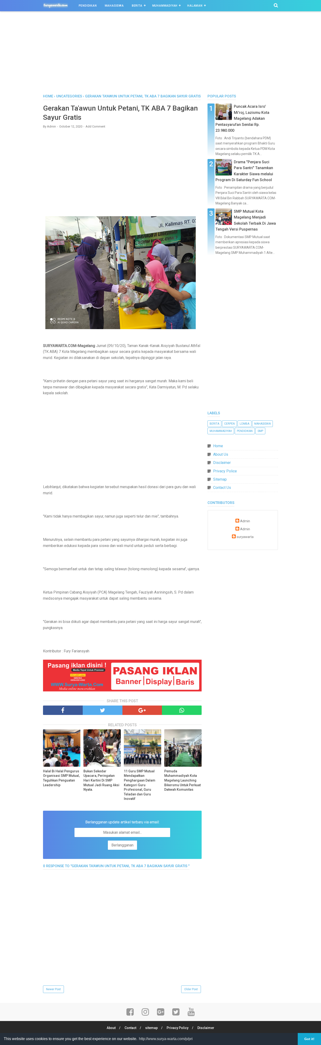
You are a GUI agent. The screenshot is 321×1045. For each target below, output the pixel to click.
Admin (245, 521)
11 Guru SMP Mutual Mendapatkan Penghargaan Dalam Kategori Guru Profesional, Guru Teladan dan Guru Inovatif (139, 785)
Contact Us (222, 487)
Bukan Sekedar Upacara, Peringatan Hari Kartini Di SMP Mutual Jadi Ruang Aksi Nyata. (101, 780)
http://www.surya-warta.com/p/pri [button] (166, 1039)
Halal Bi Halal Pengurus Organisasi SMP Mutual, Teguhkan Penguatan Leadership (61, 778)
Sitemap (220, 479)
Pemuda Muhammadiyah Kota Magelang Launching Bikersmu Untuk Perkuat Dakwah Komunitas (182, 780)
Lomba (244, 423)
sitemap (151, 1028)
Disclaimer (222, 462)
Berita (137, 5)
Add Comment (95, 126)
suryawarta (245, 537)
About (111, 1028)
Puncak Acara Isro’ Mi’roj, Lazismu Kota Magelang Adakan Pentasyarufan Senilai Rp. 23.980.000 (242, 118)
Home (48, 96)
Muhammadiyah (165, 5)
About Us (220, 454)
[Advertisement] (160, 54)
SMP (260, 431)
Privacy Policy (177, 1028)
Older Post (191, 989)
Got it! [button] (309, 1039)
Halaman (195, 5)
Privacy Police (225, 471)
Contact (130, 1028)
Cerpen (229, 423)
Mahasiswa (114, 5)
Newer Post (53, 989)
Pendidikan (88, 5)
